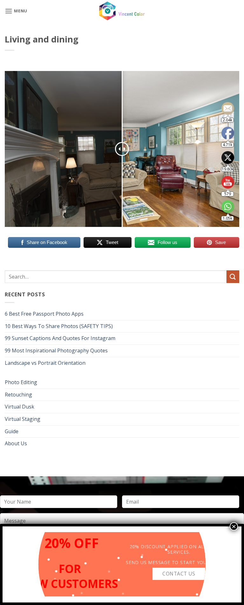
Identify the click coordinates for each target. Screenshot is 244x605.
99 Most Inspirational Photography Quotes (56, 350)
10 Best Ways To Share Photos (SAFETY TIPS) (59, 326)
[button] (16, 11)
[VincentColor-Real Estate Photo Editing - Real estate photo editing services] (122, 11)
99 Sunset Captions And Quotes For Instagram (60, 338)
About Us (16, 443)
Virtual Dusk (19, 406)
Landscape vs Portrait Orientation (45, 362)
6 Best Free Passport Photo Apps (44, 313)
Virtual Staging (22, 418)
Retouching (18, 394)
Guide (11, 431)
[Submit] (233, 276)
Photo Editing (21, 382)
